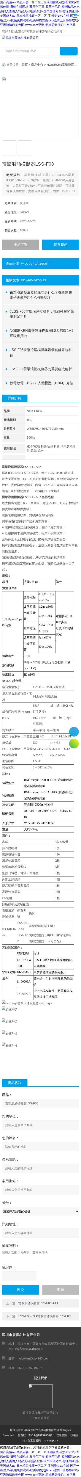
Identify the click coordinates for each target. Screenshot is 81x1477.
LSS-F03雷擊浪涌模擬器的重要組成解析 (41, 369)
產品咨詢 (20, 244)
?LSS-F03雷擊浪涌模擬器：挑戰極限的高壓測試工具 (42, 314)
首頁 (25, 64)
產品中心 (37, 64)
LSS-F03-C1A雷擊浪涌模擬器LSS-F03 (44, 1316)
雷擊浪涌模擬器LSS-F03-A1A (38, 1303)
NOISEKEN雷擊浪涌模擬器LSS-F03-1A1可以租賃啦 (41, 333)
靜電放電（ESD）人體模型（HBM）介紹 (41, 383)
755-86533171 (74, 732)
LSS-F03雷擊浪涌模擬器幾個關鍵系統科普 (41, 352)
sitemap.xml (51, 1440)
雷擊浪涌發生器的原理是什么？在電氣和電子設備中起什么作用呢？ (41, 294)
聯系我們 (60, 244)
